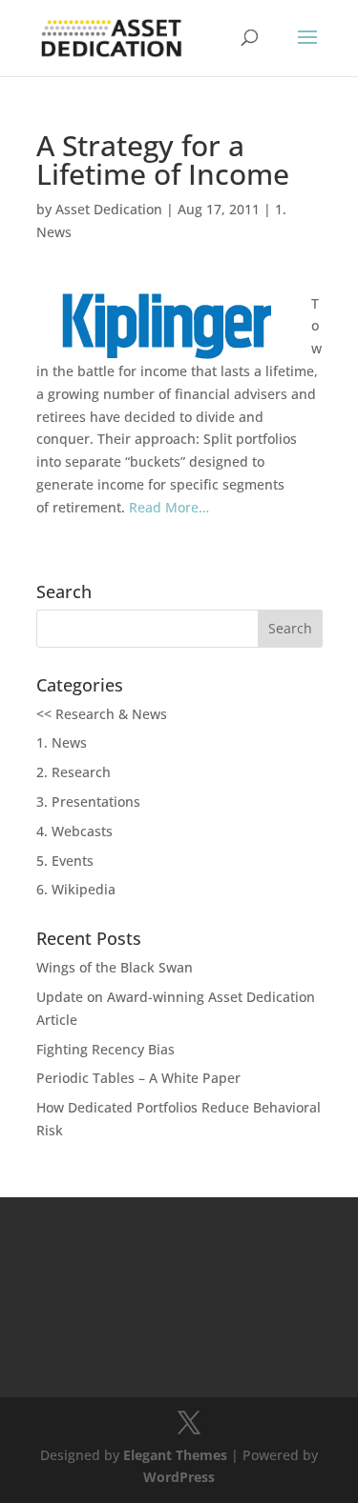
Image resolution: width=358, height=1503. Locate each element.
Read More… (169, 507)
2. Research (73, 772)
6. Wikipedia (76, 889)
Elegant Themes (175, 1455)
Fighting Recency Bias (105, 1049)
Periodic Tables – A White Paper (138, 1078)
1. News (61, 742)
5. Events (65, 861)
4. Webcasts (74, 831)
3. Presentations (88, 801)
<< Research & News (101, 714)
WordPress (179, 1477)
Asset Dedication (108, 209)
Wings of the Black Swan (114, 967)
